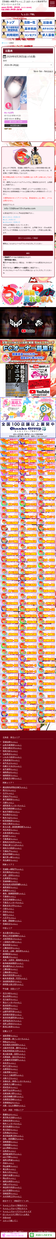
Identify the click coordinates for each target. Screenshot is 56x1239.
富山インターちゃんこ (12, 1002)
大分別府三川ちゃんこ (12, 1196)
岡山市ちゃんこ (9, 1178)
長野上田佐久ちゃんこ (12, 1023)
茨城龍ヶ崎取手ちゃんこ (13, 869)
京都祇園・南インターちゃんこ (16, 1038)
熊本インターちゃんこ (12, 1123)
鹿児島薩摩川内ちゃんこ (13, 1135)
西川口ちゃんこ (9, 790)
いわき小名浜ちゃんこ (12, 757)
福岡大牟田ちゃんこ (11, 1181)
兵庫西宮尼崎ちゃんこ (12, 1099)
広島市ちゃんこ (9, 1151)
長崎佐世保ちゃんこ (11, 1120)
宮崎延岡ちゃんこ (10, 1193)
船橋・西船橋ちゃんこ (12, 920)
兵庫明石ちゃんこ (10, 1069)
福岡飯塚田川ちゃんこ (12, 1154)
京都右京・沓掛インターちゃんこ (17, 1081)
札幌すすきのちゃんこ (12, 766)
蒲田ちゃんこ (8, 914)
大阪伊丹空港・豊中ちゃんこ (15, 1047)
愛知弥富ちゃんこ (10, 944)
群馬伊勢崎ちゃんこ (11, 854)
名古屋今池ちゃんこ (11, 932)
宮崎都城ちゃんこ (10, 1141)
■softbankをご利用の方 (11, 222)
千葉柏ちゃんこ (9, 896)
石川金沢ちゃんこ (10, 999)
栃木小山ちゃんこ (10, 817)
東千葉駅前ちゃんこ (11, 799)
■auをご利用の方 (9, 219)
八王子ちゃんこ (9, 917)
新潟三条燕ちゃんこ (11, 1026)
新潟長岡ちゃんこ (10, 1005)
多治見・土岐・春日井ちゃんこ (16, 951)
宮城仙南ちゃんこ (10, 741)
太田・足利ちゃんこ (11, 875)
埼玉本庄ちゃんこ (10, 829)
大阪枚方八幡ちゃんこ (12, 1084)
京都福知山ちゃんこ (11, 1102)
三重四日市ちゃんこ (11, 948)
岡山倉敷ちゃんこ (10, 1166)
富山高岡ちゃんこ (10, 996)
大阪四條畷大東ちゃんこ (13, 1096)
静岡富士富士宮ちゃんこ (13, 984)
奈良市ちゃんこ (9, 1063)
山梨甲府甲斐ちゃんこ (12, 1011)
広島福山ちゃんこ (10, 1132)
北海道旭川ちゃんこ (11, 760)
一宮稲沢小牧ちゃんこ (12, 941)
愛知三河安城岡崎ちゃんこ (14, 935)
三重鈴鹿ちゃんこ (10, 972)
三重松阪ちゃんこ (10, 969)
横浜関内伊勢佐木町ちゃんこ (15, 787)
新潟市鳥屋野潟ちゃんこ (13, 1017)
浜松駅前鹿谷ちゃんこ (12, 981)
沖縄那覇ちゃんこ (10, 1144)
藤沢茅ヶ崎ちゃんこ (11, 857)
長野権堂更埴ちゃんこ (12, 1014)
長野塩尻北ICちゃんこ (12, 1020)
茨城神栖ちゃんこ (10, 881)
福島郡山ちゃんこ (10, 772)
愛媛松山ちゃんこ (10, 1114)
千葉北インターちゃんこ (13, 902)
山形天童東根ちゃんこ (12, 745)
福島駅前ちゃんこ (10, 775)
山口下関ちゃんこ (10, 1157)
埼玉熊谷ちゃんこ (10, 814)
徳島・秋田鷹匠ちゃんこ (13, 1138)
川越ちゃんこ (8, 802)
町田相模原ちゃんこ (11, 820)
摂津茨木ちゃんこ (10, 1087)
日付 (5, 60)
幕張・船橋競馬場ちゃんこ (14, 893)
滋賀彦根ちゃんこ (10, 1035)
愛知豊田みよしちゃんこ (13, 966)
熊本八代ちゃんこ (10, 1172)
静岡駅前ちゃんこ (10, 954)
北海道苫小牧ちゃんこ (12, 778)
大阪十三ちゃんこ (10, 1078)
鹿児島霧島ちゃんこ (11, 1126)
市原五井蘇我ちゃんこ (12, 899)
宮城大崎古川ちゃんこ (12, 748)
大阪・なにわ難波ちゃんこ (14, 1105)
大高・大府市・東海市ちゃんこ (16, 960)
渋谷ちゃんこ (8, 911)
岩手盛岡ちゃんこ (10, 769)
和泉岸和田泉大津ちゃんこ (14, 1050)
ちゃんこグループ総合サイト (15, 1205)
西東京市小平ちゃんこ (12, 905)
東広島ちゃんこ (9, 1169)
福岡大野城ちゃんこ (11, 1160)
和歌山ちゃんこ (9, 1041)
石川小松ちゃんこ (10, 993)
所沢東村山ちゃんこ (11, 872)
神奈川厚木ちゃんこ (11, 823)
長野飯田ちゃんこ (10, 1008)
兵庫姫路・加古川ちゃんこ (14, 1057)
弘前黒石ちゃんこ (10, 754)
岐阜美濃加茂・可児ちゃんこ (15, 978)
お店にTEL (29, 14)
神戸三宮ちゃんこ (10, 1066)
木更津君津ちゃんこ (11, 833)
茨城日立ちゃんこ (10, 923)
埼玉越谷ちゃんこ (10, 860)
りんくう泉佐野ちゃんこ (13, 1075)
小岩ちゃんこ (8, 908)
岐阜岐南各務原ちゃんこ (13, 963)
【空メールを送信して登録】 (28, 238)
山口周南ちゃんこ (10, 1147)
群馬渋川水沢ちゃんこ (12, 842)
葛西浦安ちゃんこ (10, 887)
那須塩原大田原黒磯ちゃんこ (15, 884)
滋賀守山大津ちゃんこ (12, 1090)
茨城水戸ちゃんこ (10, 796)
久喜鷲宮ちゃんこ (10, 878)
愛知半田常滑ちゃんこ (12, 975)
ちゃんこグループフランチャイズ (17, 1211)
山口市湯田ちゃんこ (11, 1190)
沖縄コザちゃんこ (10, 1184)
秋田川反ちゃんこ (10, 751)
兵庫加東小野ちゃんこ (12, 1093)
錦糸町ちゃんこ (9, 836)
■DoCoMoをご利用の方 (11, 217)
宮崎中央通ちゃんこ (11, 1175)
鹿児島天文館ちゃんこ (12, 1117)
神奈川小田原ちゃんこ (12, 848)
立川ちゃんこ (8, 793)
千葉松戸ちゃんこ (10, 851)
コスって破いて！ (10, 1220)
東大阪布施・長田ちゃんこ (14, 1054)
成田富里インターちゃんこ (14, 805)
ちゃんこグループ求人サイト (15, 1208)
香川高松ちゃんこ (10, 1129)
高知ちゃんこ (8, 1163)
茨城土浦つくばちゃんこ (13, 845)
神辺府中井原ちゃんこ (12, 1187)
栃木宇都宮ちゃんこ (11, 811)
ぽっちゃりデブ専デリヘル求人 (16, 1214)
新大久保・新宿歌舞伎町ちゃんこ (17, 826)
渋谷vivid (7, 1217)
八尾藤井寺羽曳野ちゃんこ (14, 1060)
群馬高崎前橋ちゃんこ (12, 808)
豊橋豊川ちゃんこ (10, 957)
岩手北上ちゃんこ (10, 763)
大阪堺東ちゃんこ (10, 1072)
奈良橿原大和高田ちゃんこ (14, 1044)
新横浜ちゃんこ (9, 890)
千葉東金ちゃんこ (10, 838)
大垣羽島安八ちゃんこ (12, 938)
